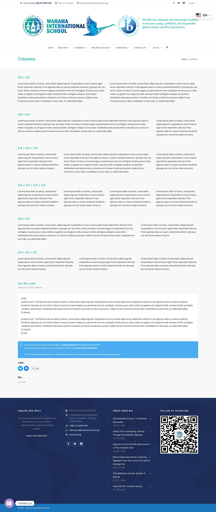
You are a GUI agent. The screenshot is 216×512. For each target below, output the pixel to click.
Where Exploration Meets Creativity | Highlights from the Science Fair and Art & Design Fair (131, 460)
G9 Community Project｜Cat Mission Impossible (130, 420)
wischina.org (75, 434)
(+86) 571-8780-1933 (78, 426)
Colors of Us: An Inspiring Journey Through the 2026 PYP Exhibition (129, 433)
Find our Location (66, 3)
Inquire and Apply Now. (36, 435)
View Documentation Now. (109, 354)
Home (184, 59)
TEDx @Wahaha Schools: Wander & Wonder (129, 475)
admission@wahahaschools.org (94, 3)
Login (191, 3)
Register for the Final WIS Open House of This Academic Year (131, 446)
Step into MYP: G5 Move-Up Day (127, 486)
